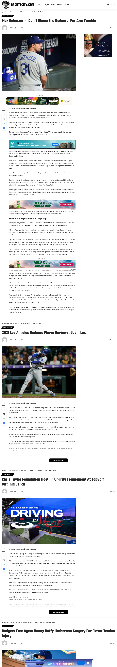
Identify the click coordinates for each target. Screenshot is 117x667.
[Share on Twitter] (4, 119)
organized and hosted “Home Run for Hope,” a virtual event (41, 563)
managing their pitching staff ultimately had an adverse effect (46, 225)
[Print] (4, 128)
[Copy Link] (4, 123)
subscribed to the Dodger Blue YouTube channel (33, 307)
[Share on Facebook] (4, 115)
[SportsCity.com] (18, 4)
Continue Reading (58, 460)
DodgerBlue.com (30, 108)
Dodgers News (7, 16)
